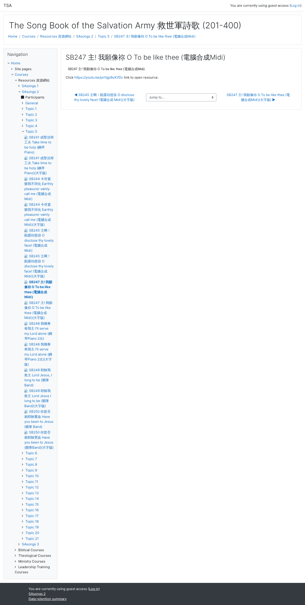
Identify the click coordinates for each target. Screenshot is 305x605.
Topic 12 (32, 487)
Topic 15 (32, 504)
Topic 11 (31, 481)
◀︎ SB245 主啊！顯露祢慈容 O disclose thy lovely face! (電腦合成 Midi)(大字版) (104, 97)
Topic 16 (32, 510)
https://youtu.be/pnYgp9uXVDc (98, 77)
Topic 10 (32, 476)
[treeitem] (30, 63)
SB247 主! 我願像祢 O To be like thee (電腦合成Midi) (154, 36)
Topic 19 (32, 527)
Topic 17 (32, 516)
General (31, 103)
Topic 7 (31, 459)
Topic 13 (32, 493)
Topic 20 (32, 533)
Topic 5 (103, 36)
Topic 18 (32, 521)
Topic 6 (31, 453)
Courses (29, 36)
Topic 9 (31, 470)
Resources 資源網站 (55, 36)
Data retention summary (48, 599)
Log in (295, 5)
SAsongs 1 (30, 86)
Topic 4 (31, 126)
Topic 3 (31, 120)
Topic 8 (31, 464)
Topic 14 (32, 498)
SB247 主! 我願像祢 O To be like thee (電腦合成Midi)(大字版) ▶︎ (258, 97)
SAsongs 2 (84, 36)
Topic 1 (31, 109)
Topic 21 (32, 538)
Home (12, 36)
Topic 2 (31, 114)
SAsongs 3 (30, 544)
